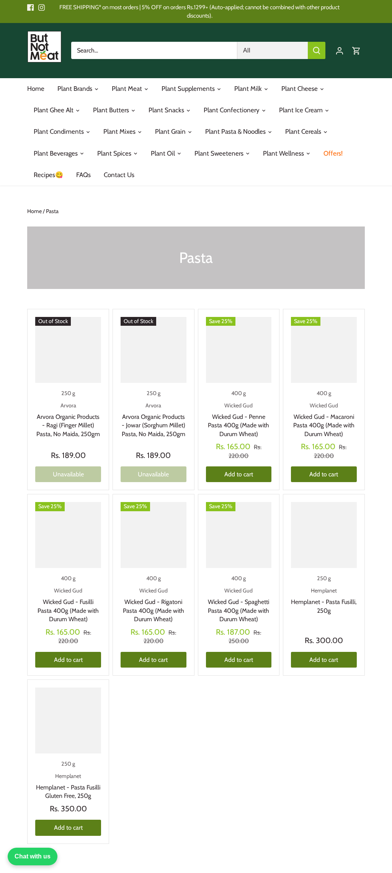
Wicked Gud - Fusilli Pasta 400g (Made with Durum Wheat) (68, 605)
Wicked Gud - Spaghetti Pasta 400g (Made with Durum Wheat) (238, 605)
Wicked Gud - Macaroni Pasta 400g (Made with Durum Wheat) (323, 420)
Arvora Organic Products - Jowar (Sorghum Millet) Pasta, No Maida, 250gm (153, 420)
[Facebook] (30, 7)
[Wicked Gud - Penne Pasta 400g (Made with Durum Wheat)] (239, 350)
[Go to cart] (356, 50)
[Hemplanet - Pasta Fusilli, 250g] (324, 535)
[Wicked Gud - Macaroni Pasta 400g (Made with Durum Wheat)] (324, 350)
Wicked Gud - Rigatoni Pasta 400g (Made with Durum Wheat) (153, 605)
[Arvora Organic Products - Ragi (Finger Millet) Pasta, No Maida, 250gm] (68, 350)
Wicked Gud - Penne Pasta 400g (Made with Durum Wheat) (238, 420)
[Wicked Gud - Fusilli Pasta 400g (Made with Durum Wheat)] (68, 535)
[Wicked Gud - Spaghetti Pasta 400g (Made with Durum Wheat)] (239, 535)
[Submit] (316, 50)
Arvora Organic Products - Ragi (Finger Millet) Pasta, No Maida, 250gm (68, 420)
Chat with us (33, 856)
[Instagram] (41, 7)
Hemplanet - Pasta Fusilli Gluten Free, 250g (68, 786)
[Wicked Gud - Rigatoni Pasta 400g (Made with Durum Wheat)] (153, 535)
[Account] (339, 50)
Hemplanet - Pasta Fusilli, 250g (323, 600)
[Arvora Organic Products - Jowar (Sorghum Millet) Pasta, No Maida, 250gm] (153, 350)
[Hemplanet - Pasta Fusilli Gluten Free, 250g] (68, 720)
